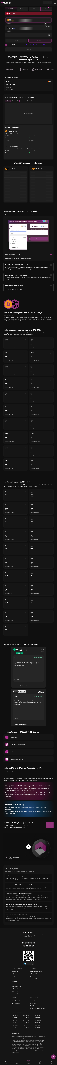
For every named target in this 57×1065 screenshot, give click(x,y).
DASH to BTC (38, 1025)
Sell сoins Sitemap (16, 988)
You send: (49, 18)
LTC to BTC (37, 1027)
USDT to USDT (15, 1025)
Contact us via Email (17, 1000)
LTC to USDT (38, 1020)
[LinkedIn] (26, 943)
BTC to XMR (15, 1015)
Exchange (10, 8)
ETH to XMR (38, 1017)
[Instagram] (30, 946)
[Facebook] (24, 946)
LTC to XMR (15, 1017)
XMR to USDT (38, 1015)
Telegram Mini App (34, 979)
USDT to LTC (26, 1017)
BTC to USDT (26, 1020)
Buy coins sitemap (16, 986)
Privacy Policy (43, 44)
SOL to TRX (14, 1020)
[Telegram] (23, 943)
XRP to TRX (26, 1025)
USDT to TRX (26, 1022)
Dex (34, 8)
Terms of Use (29, 44)
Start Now (49, 825)
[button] (42, 40)
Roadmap (14, 981)
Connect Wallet (47, 2)
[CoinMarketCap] (33, 946)
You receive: (48, 26)
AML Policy (35, 44)
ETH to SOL (14, 1022)
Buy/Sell (22, 8)
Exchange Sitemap (16, 984)
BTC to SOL (14, 1027)
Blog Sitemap (15, 991)
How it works (15, 971)
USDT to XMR (26, 1015)
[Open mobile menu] (55, 3)
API (30, 976)
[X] (28, 943)
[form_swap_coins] (45, 24)
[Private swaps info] (48, 8)
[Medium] (31, 943)
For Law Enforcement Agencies (37, 1008)
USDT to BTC (26, 1027)
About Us (14, 976)
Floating (39, 40)
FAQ (13, 974)
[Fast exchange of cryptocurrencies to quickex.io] (6, 2)
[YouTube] (27, 946)
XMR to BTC (38, 1022)
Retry (14, 13)
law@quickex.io (15, 1052)
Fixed (16, 40)
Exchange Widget (34, 974)
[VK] (34, 943)
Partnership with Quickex (36, 971)
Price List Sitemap (16, 993)
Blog (13, 979)
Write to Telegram (16, 1003)
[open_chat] (53, 1056)
